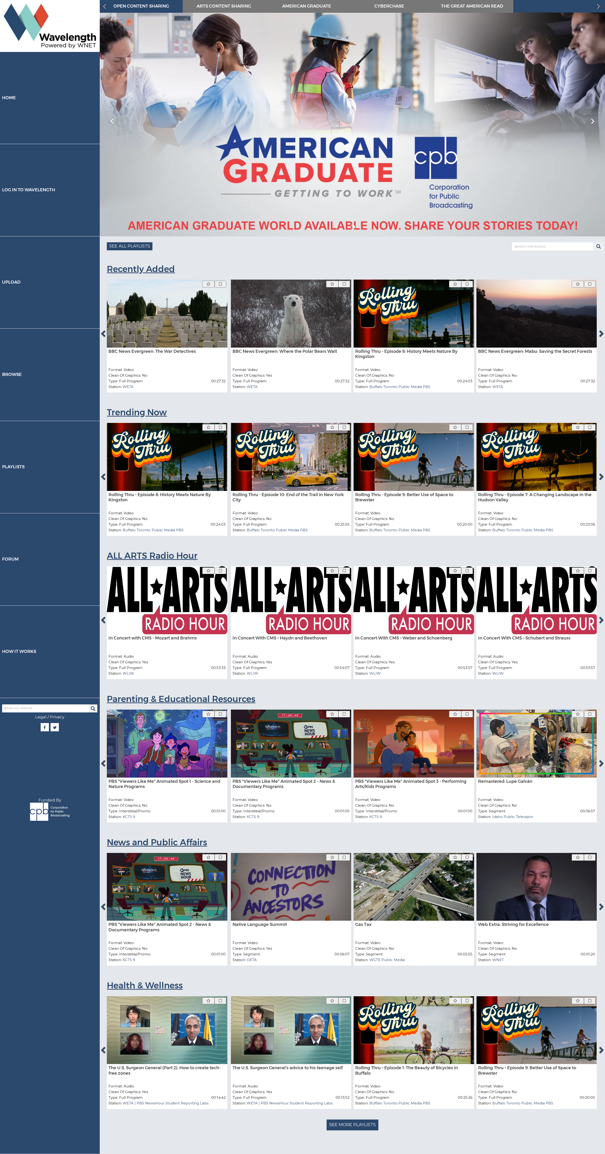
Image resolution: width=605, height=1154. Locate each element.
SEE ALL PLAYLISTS (129, 246)
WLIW (128, 673)
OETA (252, 960)
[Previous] (103, 333)
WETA (128, 386)
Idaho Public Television (512, 816)
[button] (351, 227)
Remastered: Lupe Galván (505, 781)
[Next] (601, 333)
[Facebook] (45, 727)
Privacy (57, 717)
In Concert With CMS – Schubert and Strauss (524, 638)
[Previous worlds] (104, 6)
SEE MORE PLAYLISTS (352, 1124)
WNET (498, 960)
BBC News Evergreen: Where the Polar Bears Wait (285, 351)
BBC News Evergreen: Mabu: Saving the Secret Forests (535, 351)
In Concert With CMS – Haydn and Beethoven (280, 638)
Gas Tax (363, 924)
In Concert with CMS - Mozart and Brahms (152, 638)
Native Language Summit (260, 924)
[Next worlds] (599, 6)
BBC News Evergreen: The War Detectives (152, 351)
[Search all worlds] (93, 708)
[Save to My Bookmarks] (208, 284)
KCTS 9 (129, 816)
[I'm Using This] (220, 284)
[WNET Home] (50, 26)
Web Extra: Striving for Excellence (513, 924)
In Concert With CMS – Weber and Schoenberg (403, 638)
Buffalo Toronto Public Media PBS (399, 386)
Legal (41, 717)
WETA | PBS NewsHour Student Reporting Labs (165, 1103)
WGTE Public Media (387, 960)
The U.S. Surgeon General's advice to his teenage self (288, 1067)
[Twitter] (55, 727)
